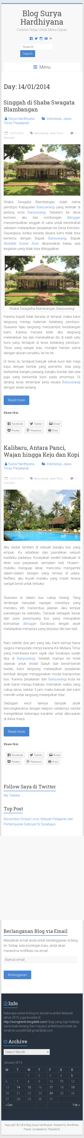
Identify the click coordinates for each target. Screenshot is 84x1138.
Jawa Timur (56, 133)
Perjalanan (21, 123)
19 (73, 1087)
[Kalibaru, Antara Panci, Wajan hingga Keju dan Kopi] (42, 492)
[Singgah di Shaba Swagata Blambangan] (42, 146)
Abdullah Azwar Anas (21, 243)
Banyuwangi (41, 133)
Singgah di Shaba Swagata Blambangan (39, 106)
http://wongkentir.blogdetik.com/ (26, 1022)
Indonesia (54, 119)
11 (62, 1081)
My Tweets (12, 795)
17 (51, 1087)
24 (51, 1093)
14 (18, 1087)
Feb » (76, 1105)
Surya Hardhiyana (21, 119)
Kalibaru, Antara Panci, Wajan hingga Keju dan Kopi (41, 451)
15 (29, 1087)
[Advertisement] (42, 878)
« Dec (9, 1105)
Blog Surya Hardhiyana (41, 17)
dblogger (73, 217)
